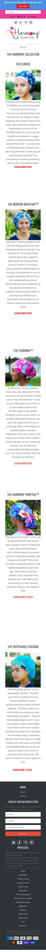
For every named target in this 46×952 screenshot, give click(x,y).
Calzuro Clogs (23, 887)
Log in (12, 16)
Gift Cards (23, 910)
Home (23, 871)
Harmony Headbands (23, 894)
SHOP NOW (23, 6)
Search (23, 792)
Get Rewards (23, 918)
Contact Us (23, 926)
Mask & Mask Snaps (23, 902)
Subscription (23, 875)
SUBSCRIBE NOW (23, 463)
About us (23, 796)
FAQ (23, 922)
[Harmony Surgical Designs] (23, 34)
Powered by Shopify (33, 934)
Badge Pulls (23, 906)
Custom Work (23, 914)
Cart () (22, 16)
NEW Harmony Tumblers (23, 898)
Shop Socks (23, 891)
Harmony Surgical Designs (20, 931)
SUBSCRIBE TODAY (23, 597)
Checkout (32, 16)
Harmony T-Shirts (23, 883)
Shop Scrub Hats (23, 879)
